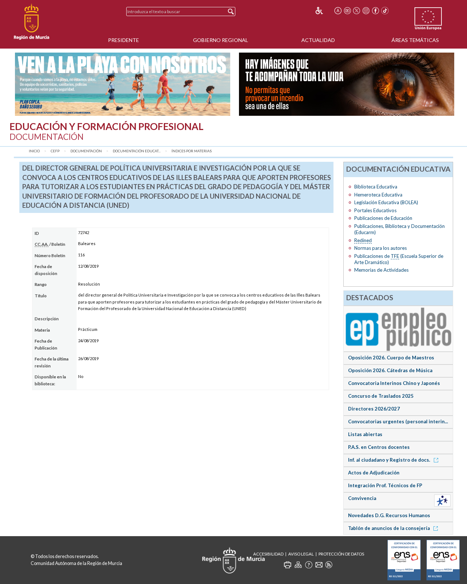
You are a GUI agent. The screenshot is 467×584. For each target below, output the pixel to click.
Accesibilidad (268, 553)
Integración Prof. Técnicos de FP (385, 485)
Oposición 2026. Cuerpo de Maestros (391, 357)
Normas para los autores (380, 248)
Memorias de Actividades (381, 270)
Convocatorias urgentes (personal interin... (398, 421)
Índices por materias (191, 151)
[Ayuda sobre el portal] (308, 564)
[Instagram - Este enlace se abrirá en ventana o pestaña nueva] (366, 10)
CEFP (55, 151)
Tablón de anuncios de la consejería (389, 528)
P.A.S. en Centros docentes (379, 447)
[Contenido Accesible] (324, 10)
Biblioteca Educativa (375, 187)
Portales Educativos (375, 210)
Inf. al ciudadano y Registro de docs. (389, 460)
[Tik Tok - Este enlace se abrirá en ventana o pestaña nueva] (385, 10)
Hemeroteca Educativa (378, 195)
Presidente (123, 40)
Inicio (34, 151)
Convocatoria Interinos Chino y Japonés (394, 383)
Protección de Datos (341, 553)
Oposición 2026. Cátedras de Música (390, 370)
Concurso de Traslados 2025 (381, 396)
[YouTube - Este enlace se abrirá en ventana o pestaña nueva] (347, 10)
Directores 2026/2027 (374, 409)
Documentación (86, 151)
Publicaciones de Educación (383, 218)
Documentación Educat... (137, 151)
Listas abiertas (365, 434)
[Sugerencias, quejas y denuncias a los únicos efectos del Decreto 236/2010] (318, 564)
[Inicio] (31, 22)
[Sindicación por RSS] (328, 564)
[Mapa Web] (298, 564)
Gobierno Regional (220, 40)
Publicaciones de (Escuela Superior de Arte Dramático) (398, 259)
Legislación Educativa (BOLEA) (386, 202)
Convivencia (362, 498)
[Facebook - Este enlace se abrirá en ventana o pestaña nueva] (375, 10)
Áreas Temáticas (415, 40)
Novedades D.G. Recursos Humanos (389, 515)
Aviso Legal (301, 553)
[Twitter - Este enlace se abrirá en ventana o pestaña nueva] (356, 10)
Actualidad (318, 40)
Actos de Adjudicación (374, 473)
